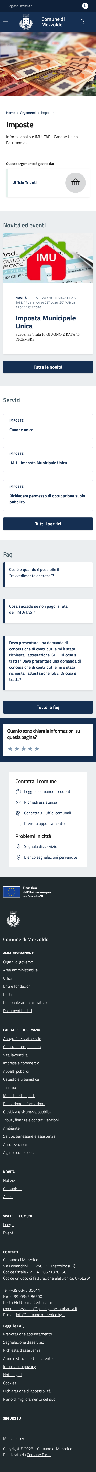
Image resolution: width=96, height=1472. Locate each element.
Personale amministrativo (25, 1002)
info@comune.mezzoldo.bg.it (40, 1315)
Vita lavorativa (15, 1055)
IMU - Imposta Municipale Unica (38, 463)
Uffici (7, 978)
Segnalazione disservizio (23, 1342)
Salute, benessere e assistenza (29, 1136)
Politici (8, 994)
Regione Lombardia (20, 6)
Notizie (9, 1180)
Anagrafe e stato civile (22, 1038)
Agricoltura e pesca (19, 1152)
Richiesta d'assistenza (21, 1350)
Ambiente (11, 1128)
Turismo (9, 1087)
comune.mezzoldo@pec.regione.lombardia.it (40, 1308)
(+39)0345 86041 (24, 1290)
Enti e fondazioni (17, 986)
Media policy (13, 1438)
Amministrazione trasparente (28, 1358)
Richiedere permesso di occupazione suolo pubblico (47, 499)
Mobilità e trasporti (19, 1095)
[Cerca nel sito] (82, 22)
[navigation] (6, 21)
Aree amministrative (20, 970)
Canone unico (21, 430)
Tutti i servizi (48, 523)
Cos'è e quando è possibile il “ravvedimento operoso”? (34, 572)
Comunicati (12, 1188)
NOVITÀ (21, 298)
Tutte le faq (48, 707)
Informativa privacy (19, 1366)
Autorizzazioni (15, 1144)
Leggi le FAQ (13, 1326)
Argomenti (28, 112)
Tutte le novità (48, 367)
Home (10, 112)
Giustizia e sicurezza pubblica (27, 1112)
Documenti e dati (17, 1011)
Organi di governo (18, 962)
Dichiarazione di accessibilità (27, 1391)
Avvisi (8, 1197)
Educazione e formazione (24, 1104)
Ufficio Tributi (24, 182)
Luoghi (8, 1225)
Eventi (8, 1233)
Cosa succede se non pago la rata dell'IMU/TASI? (38, 609)
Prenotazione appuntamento (27, 1334)
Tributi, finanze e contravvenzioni (31, 1120)
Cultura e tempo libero (22, 1047)
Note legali (12, 1375)
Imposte (16, 420)
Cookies (9, 1383)
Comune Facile (39, 1455)
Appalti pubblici (16, 1071)
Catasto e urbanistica (21, 1079)
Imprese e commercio (21, 1063)
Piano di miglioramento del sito (29, 1399)
